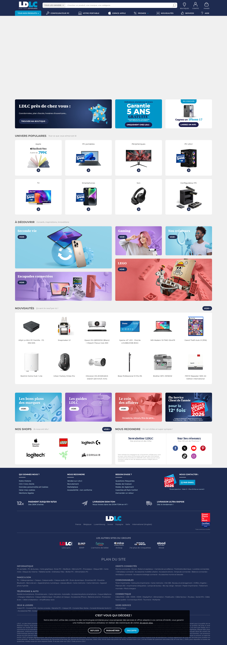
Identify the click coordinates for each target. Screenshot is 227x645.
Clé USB (167, 583)
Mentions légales (26, 493)
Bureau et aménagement (182, 583)
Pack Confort (132, 490)
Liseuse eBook (66, 583)
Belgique (87, 524)
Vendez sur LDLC (74, 481)
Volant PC (21, 608)
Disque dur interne (30, 572)
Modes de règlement (124, 487)
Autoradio (66, 594)
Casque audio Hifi (61, 580)
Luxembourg (99, 524)
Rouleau (191, 597)
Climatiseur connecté (125, 572)
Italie (128, 524)
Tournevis (147, 600)
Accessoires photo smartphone (83, 594)
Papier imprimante (190, 586)
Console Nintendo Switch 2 (100, 608)
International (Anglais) (142, 524)
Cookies (44, 487)
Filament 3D (120, 586)
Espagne (119, 524)
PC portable (21, 569)
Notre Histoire (25, 481)
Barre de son (31, 583)
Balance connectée (199, 572)
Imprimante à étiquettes (136, 586)
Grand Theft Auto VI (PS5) (196, 340)
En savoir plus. (146, 623)
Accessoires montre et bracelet (171, 574)
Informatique (120, 608)
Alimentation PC (81, 572)
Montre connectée (122, 569)
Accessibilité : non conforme (79, 490)
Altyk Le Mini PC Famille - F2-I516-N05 (31, 341)
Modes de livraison (123, 484)
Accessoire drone (166, 572)
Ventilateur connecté (123, 574)
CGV (21, 484)
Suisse (110, 524)
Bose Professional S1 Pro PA (130, 376)
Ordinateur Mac (58, 572)
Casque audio (47, 580)
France (78, 524)
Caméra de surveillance (164, 569)
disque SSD (201, 629)
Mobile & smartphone (25, 594)
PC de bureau (33, 569)
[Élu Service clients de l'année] (170, 486)
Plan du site (113, 559)
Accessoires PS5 (24, 611)
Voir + (207, 308)
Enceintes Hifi (90, 580)
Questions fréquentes (125, 481)
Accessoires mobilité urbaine (146, 572)
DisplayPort (147, 597)
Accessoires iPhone (78, 597)
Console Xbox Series (80, 608)
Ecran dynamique (77, 580)
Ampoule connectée (182, 572)
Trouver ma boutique (33, 121)
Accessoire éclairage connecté (145, 574)
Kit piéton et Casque (62, 597)
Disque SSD (98, 569)
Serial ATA (200, 597)
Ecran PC (57, 569)
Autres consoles (44, 608)
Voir (22, 237)
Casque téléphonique (43, 597)
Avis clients (29, 484)
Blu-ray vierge (168, 586)
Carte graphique (46, 569)
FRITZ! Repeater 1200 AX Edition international (195, 377)
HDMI (133, 597)
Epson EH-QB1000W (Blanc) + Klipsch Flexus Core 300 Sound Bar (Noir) (97, 341)
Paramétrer (112, 630)
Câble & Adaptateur (30, 600)
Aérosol (178, 586)
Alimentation (158, 597)
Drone (133, 569)
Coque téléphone (104, 594)
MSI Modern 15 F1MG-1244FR (163, 340)
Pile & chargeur (130, 588)
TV (18, 580)
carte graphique (190, 629)
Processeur (87, 569)
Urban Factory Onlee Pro (64, 376)
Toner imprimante (122, 583)
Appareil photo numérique (48, 583)
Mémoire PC (77, 569)
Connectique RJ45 (134, 600)
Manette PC (56, 608)
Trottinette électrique (182, 569)
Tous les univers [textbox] (52, 5)
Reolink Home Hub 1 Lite (31, 376)
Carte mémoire (79, 583)
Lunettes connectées (201, 569)
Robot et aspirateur (145, 569)
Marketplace (72, 487)
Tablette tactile (44, 572)
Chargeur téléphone (26, 597)
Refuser (94, 630)
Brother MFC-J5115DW (162, 376)
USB (127, 597)
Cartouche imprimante (140, 583)
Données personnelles (29, 487)
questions (20, 641)
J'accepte (131, 630)
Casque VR (66, 608)
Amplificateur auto (47, 600)
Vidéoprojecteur (26, 580)
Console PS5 (31, 608)
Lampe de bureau (154, 586)
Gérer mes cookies (27, 490)
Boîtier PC (70, 572)
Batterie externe (94, 597)
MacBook (66, 569)
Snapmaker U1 (64, 340)
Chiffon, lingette (200, 583)
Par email (188, 482)
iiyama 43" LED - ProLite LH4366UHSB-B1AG (130, 341)
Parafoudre (169, 597)
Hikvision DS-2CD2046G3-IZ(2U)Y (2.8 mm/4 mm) (97, 377)
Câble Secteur (181, 597)
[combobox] (54, 5)
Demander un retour (124, 493)
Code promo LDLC (79, 641)
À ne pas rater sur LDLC (62, 641)
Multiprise (156, 600)
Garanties (119, 490)
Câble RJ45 (119, 597)
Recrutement (73, 484)
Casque (38, 580)
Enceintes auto (41, 594)
